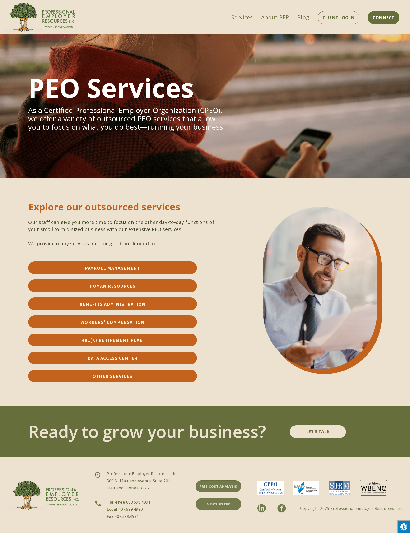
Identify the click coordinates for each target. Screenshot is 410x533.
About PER (275, 17)
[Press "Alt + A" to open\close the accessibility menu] (403, 526)
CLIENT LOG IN (339, 17)
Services (242, 17)
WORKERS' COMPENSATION (112, 322)
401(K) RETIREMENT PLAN (112, 340)
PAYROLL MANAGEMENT (112, 268)
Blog (303, 17)
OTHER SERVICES (112, 376)
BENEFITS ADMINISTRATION (112, 304)
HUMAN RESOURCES (112, 286)
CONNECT (383, 17)
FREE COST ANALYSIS (218, 486)
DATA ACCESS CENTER (113, 358)
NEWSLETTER (218, 504)
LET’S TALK (318, 431)
